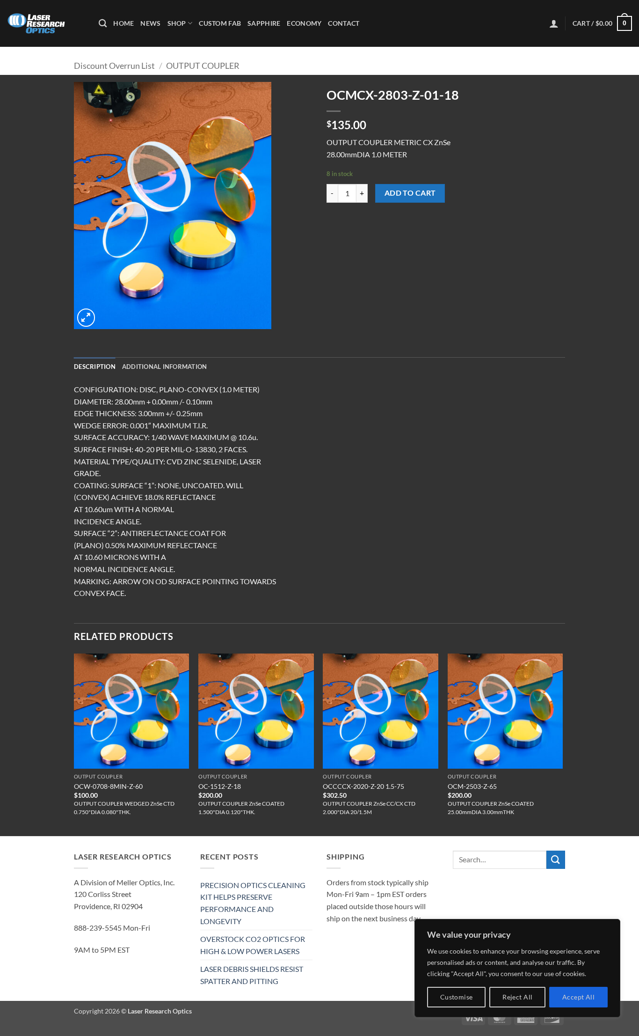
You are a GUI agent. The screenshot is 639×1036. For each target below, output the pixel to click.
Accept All (578, 997)
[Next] (562, 744)
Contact (343, 23)
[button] (554, 23)
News (150, 23)
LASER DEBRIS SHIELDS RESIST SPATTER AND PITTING (251, 974)
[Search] (103, 23)
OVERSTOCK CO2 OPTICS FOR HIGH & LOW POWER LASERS (252, 944)
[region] (517, 968)
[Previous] (74, 744)
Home (123, 23)
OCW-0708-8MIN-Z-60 (108, 786)
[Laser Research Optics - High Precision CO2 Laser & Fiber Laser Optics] (46, 23)
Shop (176, 23)
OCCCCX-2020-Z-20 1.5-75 (363, 786)
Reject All (517, 997)
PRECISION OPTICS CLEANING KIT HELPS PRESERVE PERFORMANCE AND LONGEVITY (252, 903)
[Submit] (555, 860)
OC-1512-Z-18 (219, 786)
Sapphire (263, 23)
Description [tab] (95, 366)
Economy (304, 23)
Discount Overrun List (114, 65)
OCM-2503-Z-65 (472, 786)
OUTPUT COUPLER (203, 65)
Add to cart (410, 193)
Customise (456, 997)
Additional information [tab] (164, 366)
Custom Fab (220, 23)
